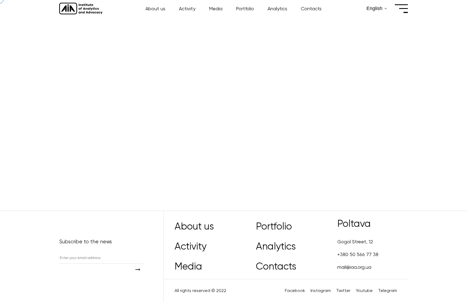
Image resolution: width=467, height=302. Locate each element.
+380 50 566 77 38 (357, 254)
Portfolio (245, 8)
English (374, 8)
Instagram (321, 290)
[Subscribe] (137, 269)
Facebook (295, 290)
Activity (187, 8)
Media (215, 8)
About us (155, 8)
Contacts (311, 8)
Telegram (387, 290)
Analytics (277, 8)
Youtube (364, 290)
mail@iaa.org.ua (354, 267)
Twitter (343, 290)
